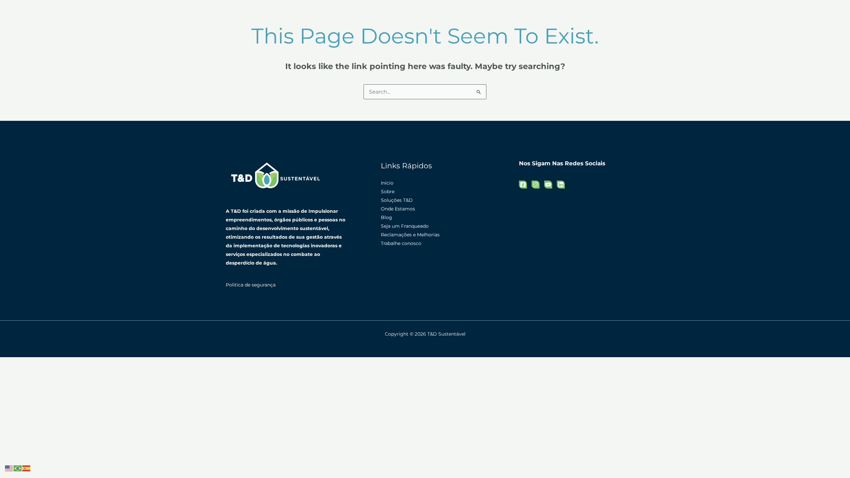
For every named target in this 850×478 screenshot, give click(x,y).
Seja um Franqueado (405, 226)
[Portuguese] (18, 468)
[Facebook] (523, 185)
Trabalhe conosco (401, 243)
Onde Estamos (398, 209)
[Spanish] (26, 468)
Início (387, 183)
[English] (9, 468)
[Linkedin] (561, 185)
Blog (386, 217)
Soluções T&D (397, 200)
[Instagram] (536, 185)
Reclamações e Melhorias (410, 235)
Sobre (387, 192)
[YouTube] (548, 185)
